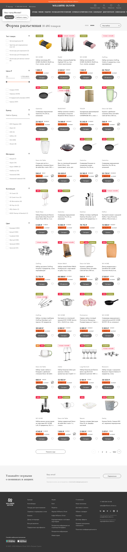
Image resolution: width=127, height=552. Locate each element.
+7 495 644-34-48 (21, 6)
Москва (10, 6)
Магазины (32, 6)
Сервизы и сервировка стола (82, 12)
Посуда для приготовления (61, 12)
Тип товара (10, 36)
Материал (10, 153)
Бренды (34, 12)
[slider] (6, 81)
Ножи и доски (120, 12)
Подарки (48, 12)
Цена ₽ (9, 70)
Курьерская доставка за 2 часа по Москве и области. (63, 1)
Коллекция (10, 188)
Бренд (8, 110)
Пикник (41, 12)
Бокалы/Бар (97, 12)
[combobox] (110, 25)
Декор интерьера (108, 12)
